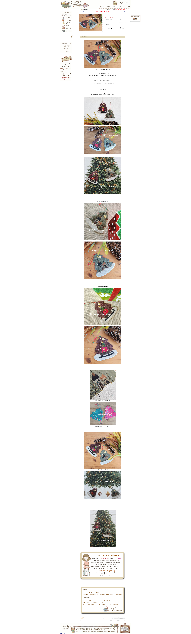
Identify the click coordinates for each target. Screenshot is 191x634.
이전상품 (82, 11)
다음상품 (123, 11)
